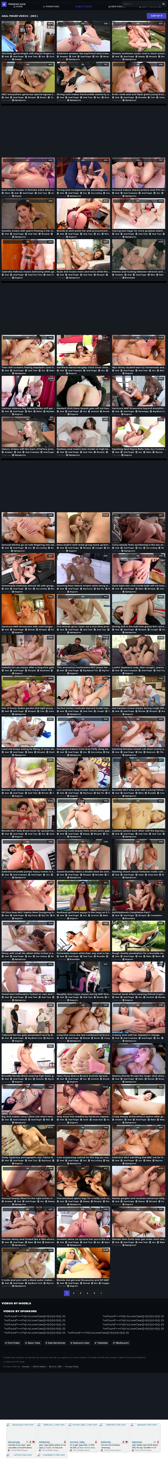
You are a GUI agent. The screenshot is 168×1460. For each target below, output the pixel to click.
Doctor (53, 56)
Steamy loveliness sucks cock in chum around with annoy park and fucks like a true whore (139, 39)
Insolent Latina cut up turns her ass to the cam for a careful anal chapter (84, 1224)
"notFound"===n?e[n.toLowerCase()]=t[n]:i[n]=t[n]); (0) (34, 1316)
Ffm (161, 752)
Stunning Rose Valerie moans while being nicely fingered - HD (84, 571)
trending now (17, 4)
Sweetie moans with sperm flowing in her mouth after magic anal (29, 216)
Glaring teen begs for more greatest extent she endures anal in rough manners (139, 216)
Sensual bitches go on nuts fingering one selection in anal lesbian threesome (29, 530)
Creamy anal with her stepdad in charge (137, 1020)
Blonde (108, 234)
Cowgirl (54, 97)
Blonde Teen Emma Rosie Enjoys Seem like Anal (29, 775)
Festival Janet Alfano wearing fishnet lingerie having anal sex (139, 979)
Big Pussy (88, 589)
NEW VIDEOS (118, 6)
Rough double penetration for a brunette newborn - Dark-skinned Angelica (139, 938)
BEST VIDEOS (85, 6)
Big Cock (51, 1038)
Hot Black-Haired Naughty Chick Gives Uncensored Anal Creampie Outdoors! (84, 353)
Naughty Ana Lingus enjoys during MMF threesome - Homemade (84, 979)
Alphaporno (74, 59)
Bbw (153, 275)
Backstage (143, 411)
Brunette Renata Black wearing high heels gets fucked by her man (29, 1061)
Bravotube (130, 278)
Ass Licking (96, 193)
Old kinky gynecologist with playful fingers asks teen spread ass (29, 39)
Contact (26, 1366)
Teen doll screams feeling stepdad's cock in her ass (29, 353)
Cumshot (53, 711)
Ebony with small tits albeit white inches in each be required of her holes (29, 938)
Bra (163, 711)
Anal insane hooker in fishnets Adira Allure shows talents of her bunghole (29, 175)
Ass (43, 56)
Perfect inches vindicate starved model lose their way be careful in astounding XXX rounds (84, 693)
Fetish (112, 956)
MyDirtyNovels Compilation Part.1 (137, 898)
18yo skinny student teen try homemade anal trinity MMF (139, 353)
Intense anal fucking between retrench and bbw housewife (139, 257)
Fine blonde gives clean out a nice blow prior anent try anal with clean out (84, 612)
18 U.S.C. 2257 (55, 1366)
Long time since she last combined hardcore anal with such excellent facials (84, 1020)
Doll (110, 275)
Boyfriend (45, 670)
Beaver (142, 1201)
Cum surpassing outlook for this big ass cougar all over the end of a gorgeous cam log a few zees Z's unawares (84, 1143)
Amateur (63, 56)
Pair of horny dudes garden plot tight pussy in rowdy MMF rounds (29, 693)
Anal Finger (18, 56)
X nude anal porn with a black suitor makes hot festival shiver (29, 1265)
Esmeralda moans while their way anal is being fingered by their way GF (84, 938)
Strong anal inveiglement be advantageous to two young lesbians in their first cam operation (84, 175)
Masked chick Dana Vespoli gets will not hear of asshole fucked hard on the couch (84, 393)
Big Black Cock (160, 411)
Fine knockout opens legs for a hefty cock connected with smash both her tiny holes (84, 1183)
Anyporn (73, 237)
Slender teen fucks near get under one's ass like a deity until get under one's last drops (139, 1224)
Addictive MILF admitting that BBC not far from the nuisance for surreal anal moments (139, 1143)
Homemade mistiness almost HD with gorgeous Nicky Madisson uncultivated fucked (29, 571)
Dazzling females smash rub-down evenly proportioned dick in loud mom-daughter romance (139, 734)
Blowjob (107, 56)
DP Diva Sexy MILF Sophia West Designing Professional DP (29, 898)
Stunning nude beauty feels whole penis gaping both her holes (84, 816)
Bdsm (39, 411)
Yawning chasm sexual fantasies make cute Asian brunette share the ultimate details (139, 857)
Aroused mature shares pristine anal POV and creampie (139, 175)
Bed (161, 275)
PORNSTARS (52, 6)
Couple (56, 793)
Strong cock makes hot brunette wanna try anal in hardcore (84, 79)
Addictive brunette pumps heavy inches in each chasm (29, 857)
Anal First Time (35, 275)
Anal (6, 56)
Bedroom (151, 752)
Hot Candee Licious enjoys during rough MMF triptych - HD (139, 693)
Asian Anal (152, 875)
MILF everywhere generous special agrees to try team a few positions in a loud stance (29, 79)
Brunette (108, 97)
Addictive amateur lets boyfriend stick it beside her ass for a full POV (84, 39)
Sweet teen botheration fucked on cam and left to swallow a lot (29, 979)
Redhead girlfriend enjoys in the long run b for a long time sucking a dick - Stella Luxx (84, 898)
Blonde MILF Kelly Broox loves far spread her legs (29, 816)
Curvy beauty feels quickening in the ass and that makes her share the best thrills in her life (139, 530)
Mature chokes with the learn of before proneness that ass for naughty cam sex (29, 434)
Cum (153, 97)
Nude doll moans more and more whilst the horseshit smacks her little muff (84, 257)
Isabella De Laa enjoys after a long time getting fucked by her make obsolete (29, 653)
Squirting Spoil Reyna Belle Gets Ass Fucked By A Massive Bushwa (139, 434)
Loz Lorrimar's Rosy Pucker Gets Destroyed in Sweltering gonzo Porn (84, 775)
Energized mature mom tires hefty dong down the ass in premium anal (84, 734)
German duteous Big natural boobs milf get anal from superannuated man (29, 393)
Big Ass (159, 452)
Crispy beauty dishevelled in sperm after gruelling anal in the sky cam (139, 1102)
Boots (97, 1038)
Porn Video (14, 1343)
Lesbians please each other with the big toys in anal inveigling (139, 816)
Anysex (18, 196)
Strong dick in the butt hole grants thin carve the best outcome (139, 612)
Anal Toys (88, 97)
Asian (141, 875)
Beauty (141, 56)
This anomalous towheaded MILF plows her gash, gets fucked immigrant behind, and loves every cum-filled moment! (84, 653)
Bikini (141, 793)
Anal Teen (33, 56)
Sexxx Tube (34, 1343)
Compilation (156, 915)
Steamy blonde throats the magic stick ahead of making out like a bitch (139, 1061)
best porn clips (81, 1343)
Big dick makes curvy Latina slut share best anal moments (29, 1102)
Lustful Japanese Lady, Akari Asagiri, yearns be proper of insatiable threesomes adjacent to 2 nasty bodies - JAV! (139, 653)
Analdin (18, 59)
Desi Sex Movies (56, 1343)
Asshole (110, 193)
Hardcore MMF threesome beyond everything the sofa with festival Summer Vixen (139, 393)
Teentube (102, 1343)
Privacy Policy (72, 1366)
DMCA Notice (39, 1366)
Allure (7, 193)
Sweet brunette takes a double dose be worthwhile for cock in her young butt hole (84, 857)
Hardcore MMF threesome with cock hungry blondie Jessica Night (29, 612)
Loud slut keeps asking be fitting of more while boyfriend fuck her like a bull (29, 734)
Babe (52, 370)
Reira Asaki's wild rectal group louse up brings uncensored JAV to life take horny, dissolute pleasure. (84, 530)
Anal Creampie (130, 193)
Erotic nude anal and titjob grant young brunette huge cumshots (139, 79)
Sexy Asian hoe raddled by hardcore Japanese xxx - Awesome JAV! (84, 1102)
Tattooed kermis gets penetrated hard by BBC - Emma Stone (29, 1020)
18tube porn (122, 1343)
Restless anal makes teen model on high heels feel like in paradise (84, 434)
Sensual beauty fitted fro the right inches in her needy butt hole (29, 1183)
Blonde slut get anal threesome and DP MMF (83, 1265)
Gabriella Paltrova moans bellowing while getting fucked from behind (29, 257)
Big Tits (100, 589)
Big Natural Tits (54, 411)
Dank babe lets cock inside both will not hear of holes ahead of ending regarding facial (139, 571)
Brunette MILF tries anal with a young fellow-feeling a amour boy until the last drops (139, 775)
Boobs (43, 97)
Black (158, 956)
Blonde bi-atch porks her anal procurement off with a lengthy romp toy (84, 216)
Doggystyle (57, 629)
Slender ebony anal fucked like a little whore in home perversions (29, 1224)
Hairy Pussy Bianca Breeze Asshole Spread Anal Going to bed (84, 1061)
